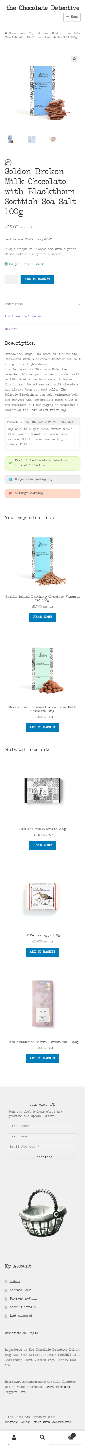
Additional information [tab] (24, 316)
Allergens (67, 422)
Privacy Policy (17, 1422)
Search (42, 1437)
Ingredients (14, 422)
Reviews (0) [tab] (13, 329)
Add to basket (37, 279)
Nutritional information (41, 422)
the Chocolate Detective (42, 9)
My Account (14, 1437)
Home (12, 33)
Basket (65, 1434)
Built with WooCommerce (51, 1422)
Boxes (22, 33)
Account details (23, 1307)
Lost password (21, 1316)
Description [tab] (14, 304)
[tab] (15, 421)
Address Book (20, 1290)
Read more (42, 617)
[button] (74, 59)
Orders (15, 1281)
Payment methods (23, 1299)
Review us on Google (21, 1333)
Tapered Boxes (39, 33)
